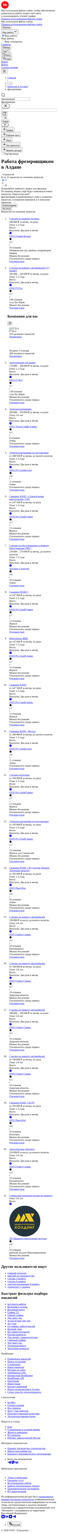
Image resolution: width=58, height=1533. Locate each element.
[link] (6, 55)
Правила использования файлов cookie (21, 24)
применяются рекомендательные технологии (27, 1498)
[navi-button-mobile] (4, 71)
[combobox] (15, 99)
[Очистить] (5, 106)
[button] (4, 62)
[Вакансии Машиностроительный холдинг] (32, 1221)
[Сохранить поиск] (4, 114)
